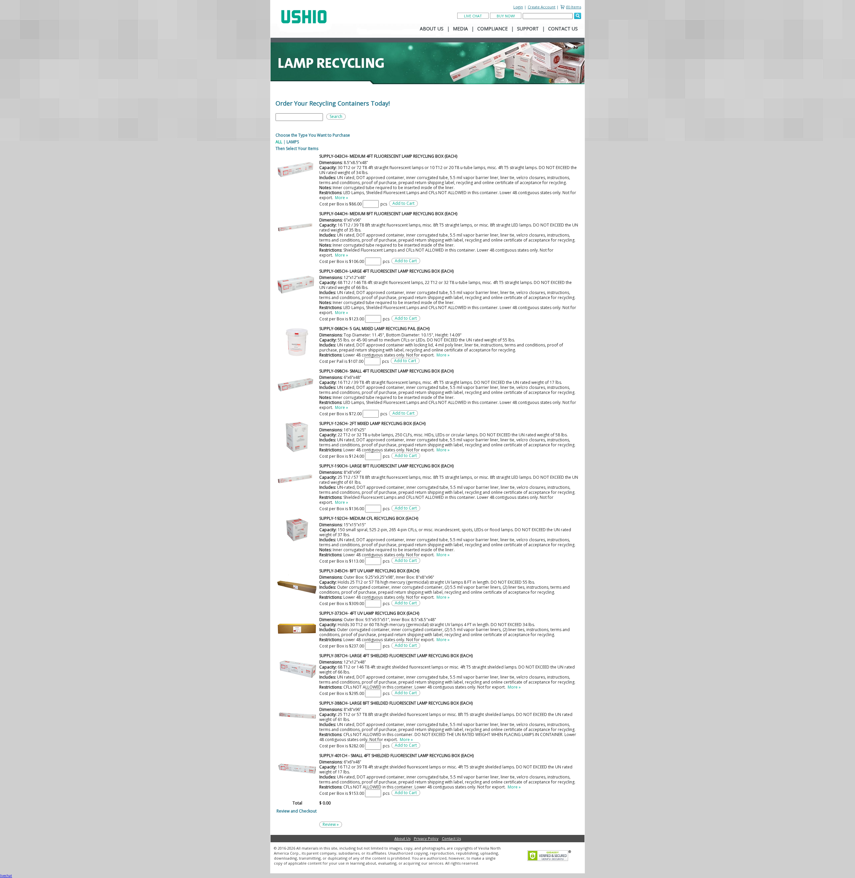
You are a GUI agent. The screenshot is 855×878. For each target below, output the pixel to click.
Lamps (293, 142)
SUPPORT (528, 28)
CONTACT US (563, 28)
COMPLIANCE (492, 28)
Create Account (541, 6)
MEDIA (460, 28)
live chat (473, 15)
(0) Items (573, 6)
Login (518, 6)
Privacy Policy (426, 838)
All (279, 142)
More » (341, 197)
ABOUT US (432, 28)
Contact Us (451, 838)
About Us (402, 838)
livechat (6, 875)
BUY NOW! (506, 15)
